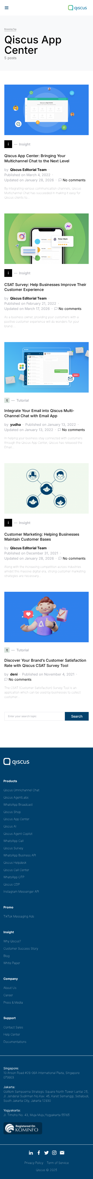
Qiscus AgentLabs (16, 797)
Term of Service (58, 1163)
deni (14, 674)
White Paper (11, 963)
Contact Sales (13, 1027)
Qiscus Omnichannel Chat (21, 790)
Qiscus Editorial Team (28, 169)
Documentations (14, 1041)
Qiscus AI (9, 826)
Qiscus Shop (12, 812)
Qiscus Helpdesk (14, 862)
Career (8, 995)
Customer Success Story (20, 948)
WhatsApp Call (13, 841)
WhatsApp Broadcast (18, 804)
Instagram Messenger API (21, 891)
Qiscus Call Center (16, 870)
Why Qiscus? (12, 941)
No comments (74, 180)
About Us (9, 988)
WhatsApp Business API (19, 855)
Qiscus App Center (16, 819)
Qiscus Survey (13, 848)
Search (77, 716)
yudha (15, 424)
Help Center (11, 1034)
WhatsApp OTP (13, 877)
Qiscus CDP (11, 884)
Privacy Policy (33, 1163)
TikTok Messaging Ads (18, 916)
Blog (6, 956)
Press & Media (13, 1002)
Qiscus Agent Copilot (17, 833)
